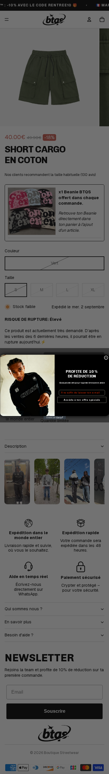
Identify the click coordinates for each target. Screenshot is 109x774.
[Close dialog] (106, 357)
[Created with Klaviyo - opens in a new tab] (54, 418)
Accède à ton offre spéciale (82, 400)
